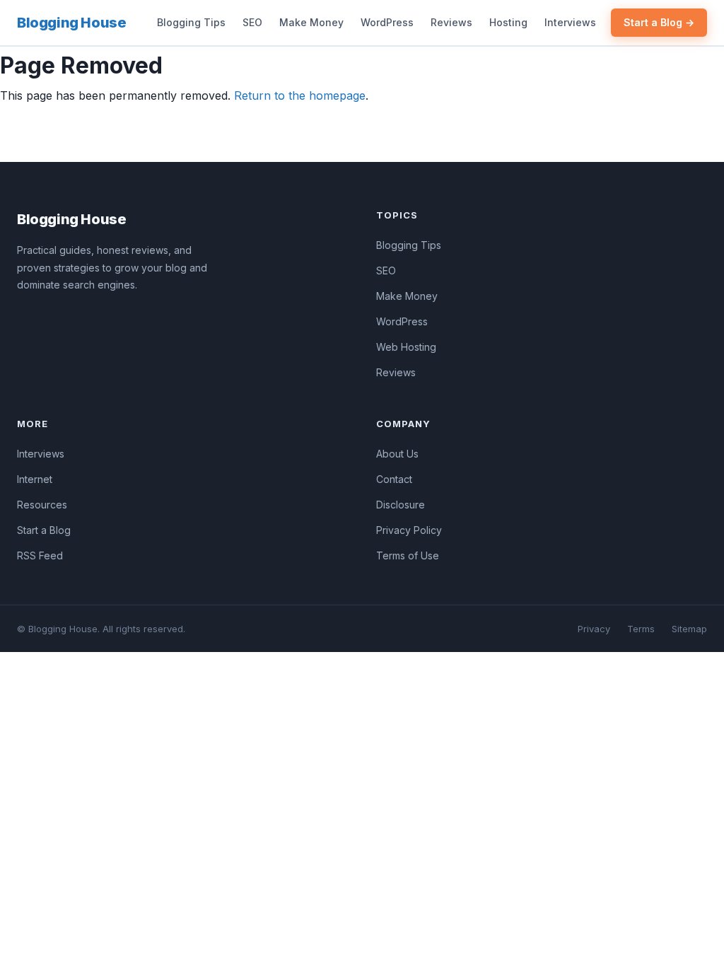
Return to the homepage (300, 95)
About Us (397, 454)
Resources (42, 505)
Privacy (594, 628)
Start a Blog (44, 530)
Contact (394, 479)
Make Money (311, 22)
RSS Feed (40, 555)
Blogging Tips (191, 22)
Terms (641, 628)
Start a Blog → (659, 22)
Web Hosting (406, 347)
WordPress (387, 22)
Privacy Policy (409, 530)
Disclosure (400, 505)
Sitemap (689, 628)
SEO (252, 22)
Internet (34, 479)
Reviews (451, 22)
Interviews (570, 22)
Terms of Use (407, 555)
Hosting (508, 22)
